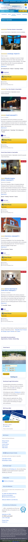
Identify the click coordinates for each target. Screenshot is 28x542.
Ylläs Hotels (5, 447)
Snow (9, 14)
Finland (6, 11)
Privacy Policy (5, 520)
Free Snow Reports (12, 421)
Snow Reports (13, 1)
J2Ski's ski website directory (9, 493)
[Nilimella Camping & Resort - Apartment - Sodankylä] (11, 167)
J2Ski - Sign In (23, 11)
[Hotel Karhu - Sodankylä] (11, 224)
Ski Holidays (4, 331)
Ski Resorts (6, 1)
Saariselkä (4, 14)
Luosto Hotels (5, 444)
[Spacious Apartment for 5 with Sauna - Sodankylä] (11, 277)
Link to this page (6, 517)
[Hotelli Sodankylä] (11, 103)
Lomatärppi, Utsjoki (12, 53)
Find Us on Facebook (8, 481)
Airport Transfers (11, 331)
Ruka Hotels (5, 446)
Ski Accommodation (8, 495)
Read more (3, 66)
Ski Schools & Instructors (9, 497)
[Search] (25, 5)
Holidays (18, 14)
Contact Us (4, 522)
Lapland (11, 11)
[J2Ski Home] (3, 4)
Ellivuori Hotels (5, 441)
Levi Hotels (4, 442)
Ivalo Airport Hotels (6, 458)
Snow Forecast (23, 329)
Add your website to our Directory (10, 499)
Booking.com (13, 469)
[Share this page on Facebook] (25, 8)
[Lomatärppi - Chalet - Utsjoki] (11, 42)
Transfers (24, 14)
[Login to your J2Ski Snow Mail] (14, 415)
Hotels (2, 11)
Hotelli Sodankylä (10, 115)
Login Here (6, 426)
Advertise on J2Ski (6, 514)
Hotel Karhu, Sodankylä (11, 236)
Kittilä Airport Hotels (7, 460)
